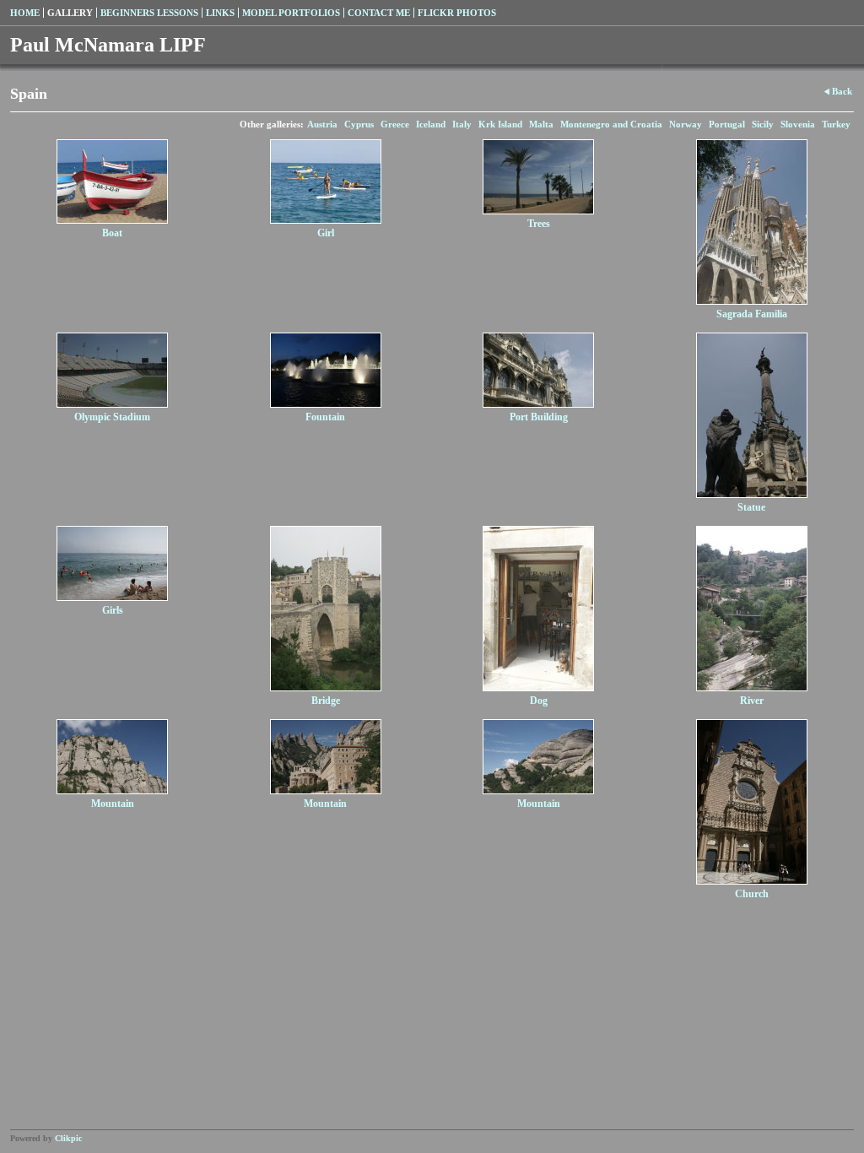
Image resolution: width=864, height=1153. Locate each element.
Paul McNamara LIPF (108, 45)
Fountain (325, 417)
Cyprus (359, 124)
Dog (539, 700)
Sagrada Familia (751, 314)
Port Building (539, 417)
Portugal (727, 124)
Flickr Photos (457, 13)
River (752, 700)
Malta (541, 124)
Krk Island (500, 124)
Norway (685, 124)
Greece (395, 124)
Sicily (763, 124)
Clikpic (68, 1138)
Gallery (70, 13)
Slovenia (797, 124)
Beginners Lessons (149, 13)
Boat (112, 233)
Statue (751, 507)
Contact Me (379, 13)
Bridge (325, 700)
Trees (538, 224)
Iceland (431, 124)
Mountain (112, 803)
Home (25, 13)
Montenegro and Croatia (611, 124)
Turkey (836, 124)
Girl (325, 233)
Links (220, 13)
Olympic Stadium (112, 417)
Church (752, 894)
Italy (462, 124)
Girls (112, 610)
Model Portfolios (291, 13)
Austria (322, 124)
